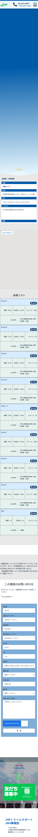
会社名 (5, 607)
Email (5, 643)
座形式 (5, 689)
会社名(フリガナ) (8, 616)
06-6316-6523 (23, 4)
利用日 (5, 662)
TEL (4, 652)
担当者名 (6, 625)
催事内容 (6, 671)
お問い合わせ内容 (9, 698)
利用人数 (6, 680)
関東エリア (6, 186)
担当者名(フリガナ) (9, 634)
